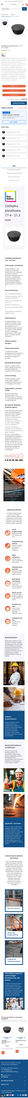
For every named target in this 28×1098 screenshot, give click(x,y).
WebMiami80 (8, 1092)
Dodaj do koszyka (19, 103)
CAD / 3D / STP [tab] (14, 180)
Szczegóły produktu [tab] (14, 169)
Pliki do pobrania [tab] (14, 177)
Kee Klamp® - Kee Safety (7, 1038)
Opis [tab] (14, 166)
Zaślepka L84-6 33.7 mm (21, 1041)
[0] (26, 4)
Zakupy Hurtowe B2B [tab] (14, 173)
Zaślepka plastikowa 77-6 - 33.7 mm (6, 1042)
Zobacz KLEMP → (14, 122)
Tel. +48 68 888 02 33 (6, 1070)
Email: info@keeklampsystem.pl (9, 1071)
